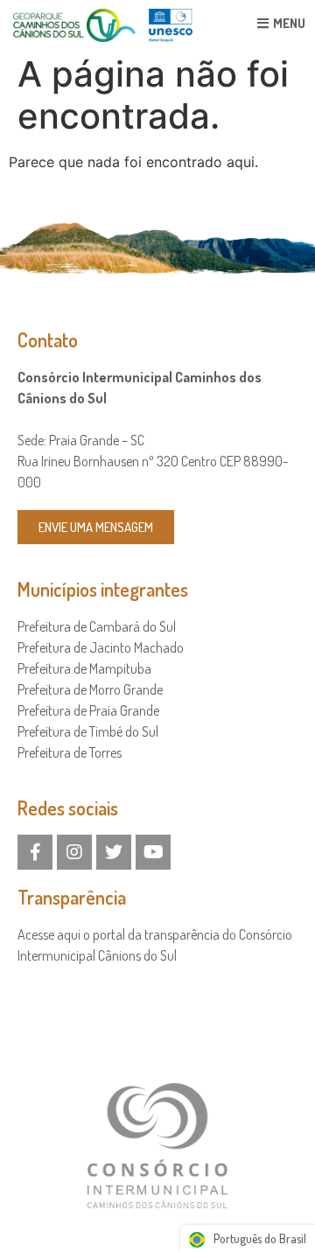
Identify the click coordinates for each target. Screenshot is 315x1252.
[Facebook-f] (35, 852)
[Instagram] (74, 852)
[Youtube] (153, 852)
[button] (96, 527)
